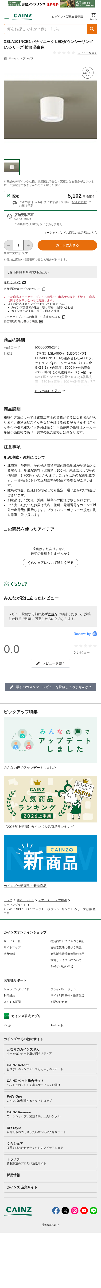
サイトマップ (12, 947)
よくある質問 (12, 1002)
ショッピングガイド (16, 989)
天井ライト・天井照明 (53, 900)
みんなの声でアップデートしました (30, 767)
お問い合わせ (58, 1002)
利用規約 (9, 995)
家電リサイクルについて (66, 960)
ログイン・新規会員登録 (67, 16)
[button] (92, 29)
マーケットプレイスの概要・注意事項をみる (32, 316)
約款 (51, 614)
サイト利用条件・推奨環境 (67, 995)
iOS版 (7, 1025)
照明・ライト (25, 900)
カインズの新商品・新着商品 (25, 886)
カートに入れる (67, 245)
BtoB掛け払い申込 (62, 966)
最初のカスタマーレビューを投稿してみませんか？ (54, 687)
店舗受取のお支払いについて (22, 289)
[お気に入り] (87, 73)
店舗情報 (9, 953)
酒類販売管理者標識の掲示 (67, 953)
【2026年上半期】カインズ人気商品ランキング (39, 827)
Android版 (56, 1025)
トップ (8, 900)
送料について (12, 282)
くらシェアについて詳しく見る (50, 562)
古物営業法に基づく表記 (66, 947)
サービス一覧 (12, 941)
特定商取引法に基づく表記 (21, 321)
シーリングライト (15, 904)
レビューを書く (87, 53)
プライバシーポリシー (64, 989)
